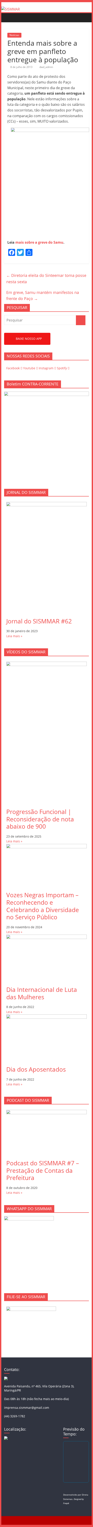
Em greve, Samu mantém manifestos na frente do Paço (42, 295)
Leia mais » (14, 636)
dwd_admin (46, 67)
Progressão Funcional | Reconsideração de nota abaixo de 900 (40, 818)
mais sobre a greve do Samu (39, 242)
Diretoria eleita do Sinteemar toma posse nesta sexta (46, 278)
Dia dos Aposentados (36, 1069)
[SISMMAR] (10, 9)
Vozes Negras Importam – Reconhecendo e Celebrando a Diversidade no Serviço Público (42, 906)
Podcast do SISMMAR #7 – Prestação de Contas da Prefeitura (42, 1170)
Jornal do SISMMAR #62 (39, 621)
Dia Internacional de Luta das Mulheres (41, 993)
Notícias (14, 35)
